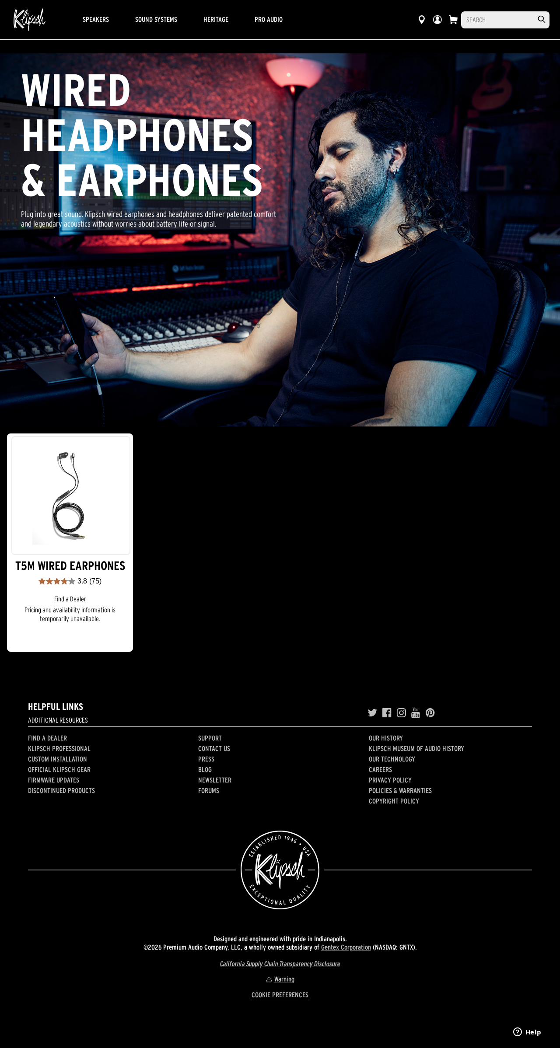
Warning (284, 979)
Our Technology (392, 759)
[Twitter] (372, 713)
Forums (208, 790)
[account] (437, 19)
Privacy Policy (390, 780)
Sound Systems (156, 19)
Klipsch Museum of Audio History (416, 748)
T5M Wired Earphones (70, 566)
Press (206, 759)
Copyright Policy (394, 801)
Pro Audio (269, 19)
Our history (386, 738)
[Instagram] (401, 713)
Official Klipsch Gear (59, 769)
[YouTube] (415, 713)
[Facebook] (387, 713)
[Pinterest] (430, 713)
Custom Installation (57, 759)
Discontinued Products (61, 790)
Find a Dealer (70, 599)
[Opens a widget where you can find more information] (527, 1033)
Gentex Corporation (346, 947)
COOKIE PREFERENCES (280, 995)
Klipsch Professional (59, 748)
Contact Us (214, 748)
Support (210, 738)
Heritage (215, 19)
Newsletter (214, 780)
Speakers (96, 19)
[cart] (453, 19)
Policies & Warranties (400, 790)
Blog (205, 769)
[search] (542, 19)
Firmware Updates (53, 780)
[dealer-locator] (421, 19)
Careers (380, 769)
